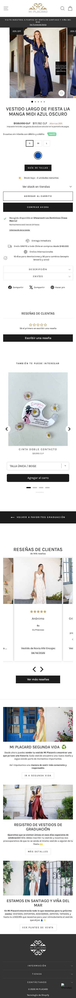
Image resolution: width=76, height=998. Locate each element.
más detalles (38, 851)
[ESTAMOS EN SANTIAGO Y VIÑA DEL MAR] (38, 878)
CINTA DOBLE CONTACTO (38, 449)
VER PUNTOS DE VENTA (38, 927)
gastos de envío (32, 126)
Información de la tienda (19, 230)
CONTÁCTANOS (37, 982)
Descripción (38, 269)
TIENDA (37, 974)
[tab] (28, 487)
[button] (35, 669)
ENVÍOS (38, 276)
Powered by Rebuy (38, 492)
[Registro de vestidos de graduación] (38, 802)
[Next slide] (69, 429)
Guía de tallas (38, 168)
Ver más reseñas (38, 679)
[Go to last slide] (7, 429)
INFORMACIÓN (37, 965)
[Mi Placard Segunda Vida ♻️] (38, 724)
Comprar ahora (38, 207)
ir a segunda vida (38, 775)
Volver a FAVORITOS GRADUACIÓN (40, 517)
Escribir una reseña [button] (38, 338)
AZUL (38, 155)
